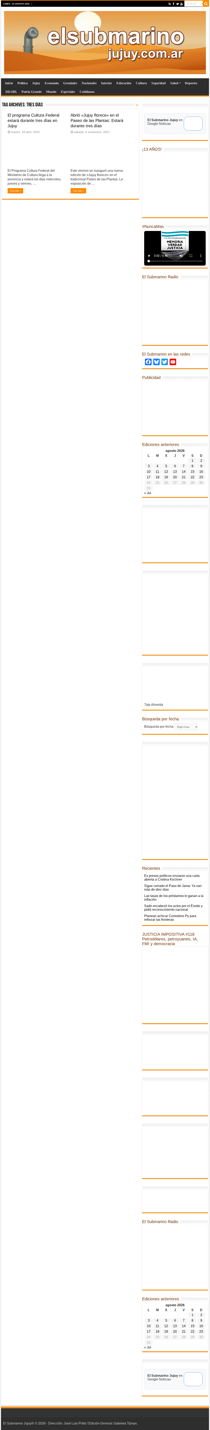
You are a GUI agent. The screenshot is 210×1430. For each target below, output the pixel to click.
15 (192, 471)
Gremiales (70, 83)
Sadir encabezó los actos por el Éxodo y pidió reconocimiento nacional (173, 907)
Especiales (68, 91)
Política (22, 83)
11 (157, 471)
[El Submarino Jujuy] (105, 42)
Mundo (51, 91)
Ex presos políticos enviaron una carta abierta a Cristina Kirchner (172, 877)
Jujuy (36, 83)
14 (184, 471)
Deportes (191, 83)
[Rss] (169, 3)
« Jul (147, 493)
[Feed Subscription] (137, 105)
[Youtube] (181, 3)
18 (157, 477)
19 (166, 477)
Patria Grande (32, 91)
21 (184, 477)
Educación (123, 83)
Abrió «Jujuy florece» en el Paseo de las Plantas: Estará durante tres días (97, 120)
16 (201, 471)
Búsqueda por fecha (158, 726)
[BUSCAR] (206, 4)
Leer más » (15, 190)
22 (192, 477)
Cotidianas (87, 91)
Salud (174, 83)
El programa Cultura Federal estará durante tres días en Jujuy (33, 120)
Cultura (141, 83)
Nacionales (89, 83)
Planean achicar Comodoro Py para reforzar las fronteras (170, 917)
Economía (52, 83)
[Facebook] (173, 3)
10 (149, 471)
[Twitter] (177, 3)
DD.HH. (11, 91)
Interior (106, 83)
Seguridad (158, 83)
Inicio (9, 83)
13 (175, 471)
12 (166, 471)
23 (201, 477)
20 (175, 477)
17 (149, 477)
